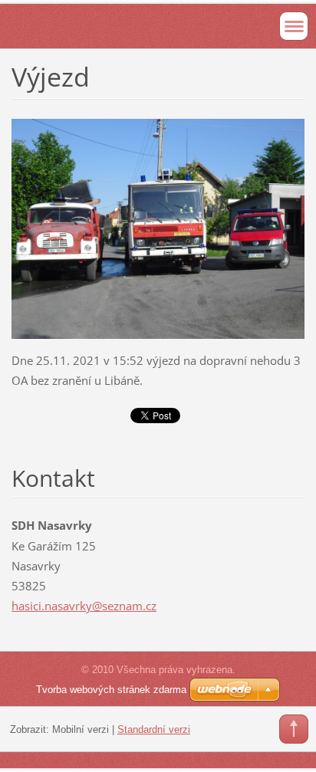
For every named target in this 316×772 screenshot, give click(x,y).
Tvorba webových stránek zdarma (111, 689)
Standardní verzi (153, 729)
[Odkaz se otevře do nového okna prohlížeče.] (158, 227)
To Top (293, 729)
